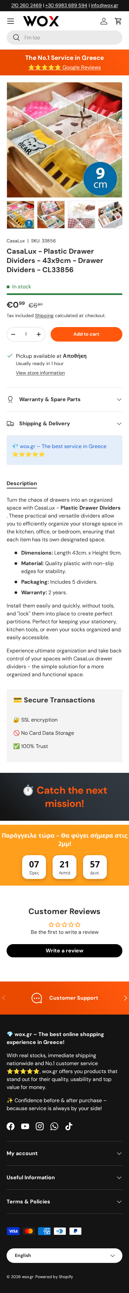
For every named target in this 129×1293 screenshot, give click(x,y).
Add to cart (86, 334)
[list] (64, 139)
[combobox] (64, 37)
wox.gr (28, 1276)
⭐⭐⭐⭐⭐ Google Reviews (64, 67)
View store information (40, 373)
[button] (118, 21)
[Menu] (10, 21)
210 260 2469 (26, 5)
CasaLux (16, 241)
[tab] (22, 483)
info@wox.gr (104, 5)
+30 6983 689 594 (66, 5)
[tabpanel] (64, 587)
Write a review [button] (64, 950)
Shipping (44, 315)
